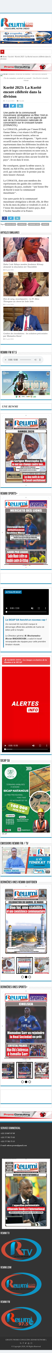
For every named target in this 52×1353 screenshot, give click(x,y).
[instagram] (31, 1343)
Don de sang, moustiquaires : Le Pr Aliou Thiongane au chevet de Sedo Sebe (21, 300)
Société (11, 57)
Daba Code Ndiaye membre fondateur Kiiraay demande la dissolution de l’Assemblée (23, 265)
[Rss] (21, 1343)
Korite (45, 224)
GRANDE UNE (34, 224)
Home (4, 57)
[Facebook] (23, 1343)
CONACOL (22, 224)
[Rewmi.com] (17, 23)
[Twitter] (26, 1343)
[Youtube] (28, 1343)
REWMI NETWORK (38, 1340)
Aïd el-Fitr (10, 224)
